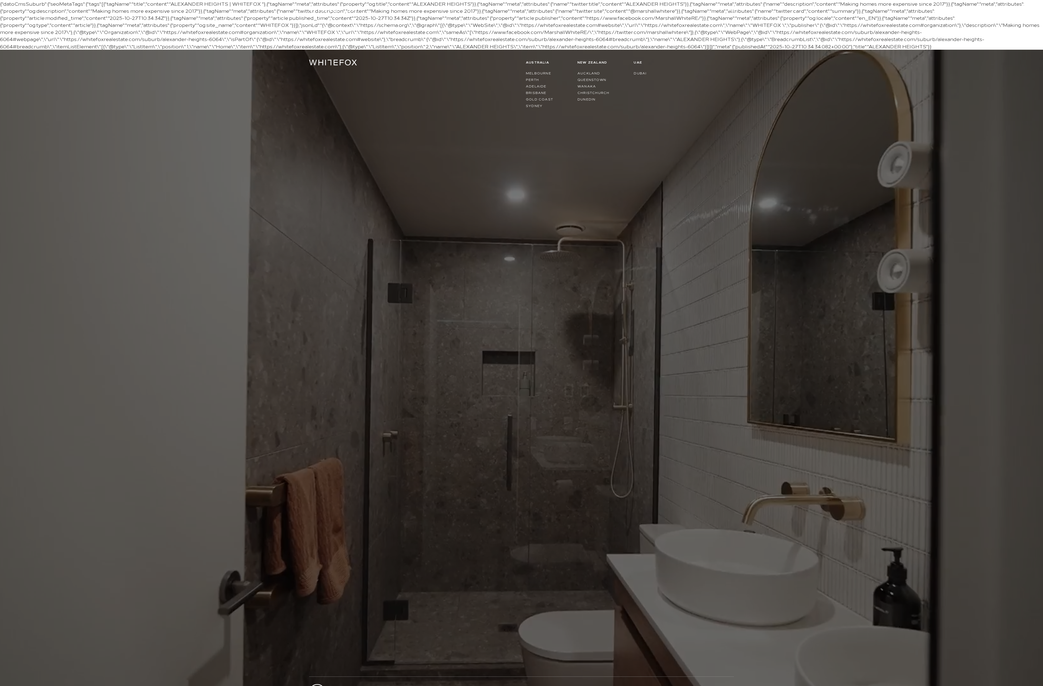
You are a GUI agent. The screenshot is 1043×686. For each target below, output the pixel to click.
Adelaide (536, 86)
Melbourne (538, 73)
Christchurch (593, 92)
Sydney (534, 105)
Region (703, 8)
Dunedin (586, 99)
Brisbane (536, 92)
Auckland (588, 73)
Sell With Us (672, 8)
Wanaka (586, 86)
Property (631, 8)
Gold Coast (539, 99)
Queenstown (591, 79)
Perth (532, 79)
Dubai (640, 73)
